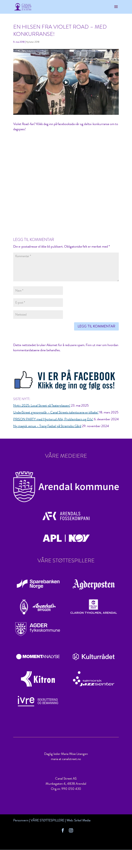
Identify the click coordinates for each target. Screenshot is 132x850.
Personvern (20, 820)
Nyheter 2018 (32, 42)
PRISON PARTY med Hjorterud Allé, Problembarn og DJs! (53, 419)
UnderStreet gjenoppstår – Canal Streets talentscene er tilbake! (55, 412)
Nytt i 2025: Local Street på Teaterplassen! (41, 405)
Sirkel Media (82, 820)
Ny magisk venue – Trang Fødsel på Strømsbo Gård (47, 426)
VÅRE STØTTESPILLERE (47, 820)
